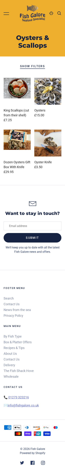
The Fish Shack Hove (19, 371)
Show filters (32, 66)
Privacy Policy (13, 315)
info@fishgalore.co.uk (23, 405)
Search (9, 298)
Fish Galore (38, 449)
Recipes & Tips (14, 348)
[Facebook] (32, 463)
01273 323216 (18, 397)
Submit (32, 237)
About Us (10, 353)
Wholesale (11, 376)
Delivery (9, 365)
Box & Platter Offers (18, 342)
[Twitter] (22, 463)
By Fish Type (13, 336)
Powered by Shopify (32, 453)
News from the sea (17, 310)
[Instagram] (43, 463)
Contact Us (12, 304)
